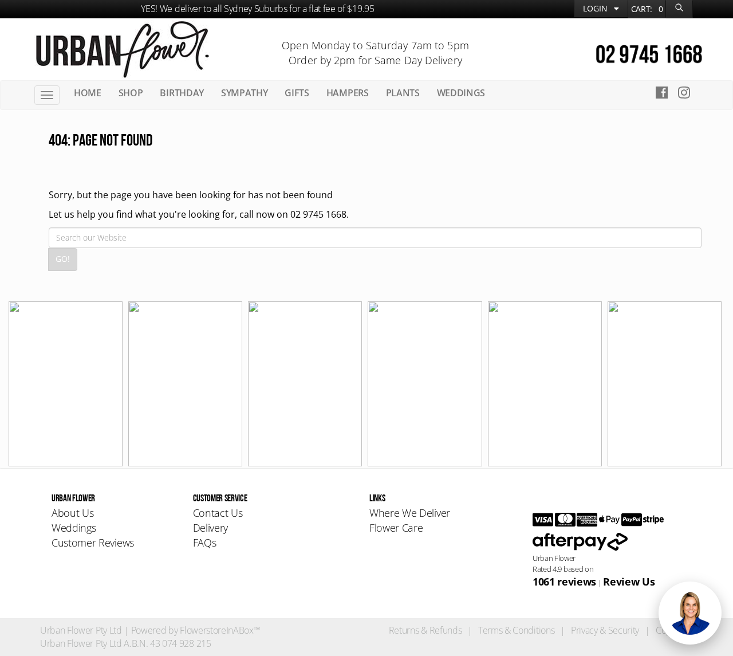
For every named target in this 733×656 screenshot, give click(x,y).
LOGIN (596, 8)
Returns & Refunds (425, 630)
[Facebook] (661, 94)
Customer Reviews (93, 542)
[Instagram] (687, 94)
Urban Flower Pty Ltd (81, 630)
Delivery (210, 528)
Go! (63, 258)
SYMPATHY (244, 93)
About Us (72, 513)
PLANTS (403, 93)
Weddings (74, 528)
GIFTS (297, 93)
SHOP (131, 93)
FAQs (204, 542)
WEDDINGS (461, 93)
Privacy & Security (605, 630)
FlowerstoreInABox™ (220, 630)
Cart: (647, 8)
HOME (87, 93)
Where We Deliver (409, 513)
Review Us (629, 581)
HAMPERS (347, 93)
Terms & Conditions (516, 630)
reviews (564, 581)
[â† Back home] (122, 48)
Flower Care (396, 528)
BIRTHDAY (181, 93)
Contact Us (218, 513)
